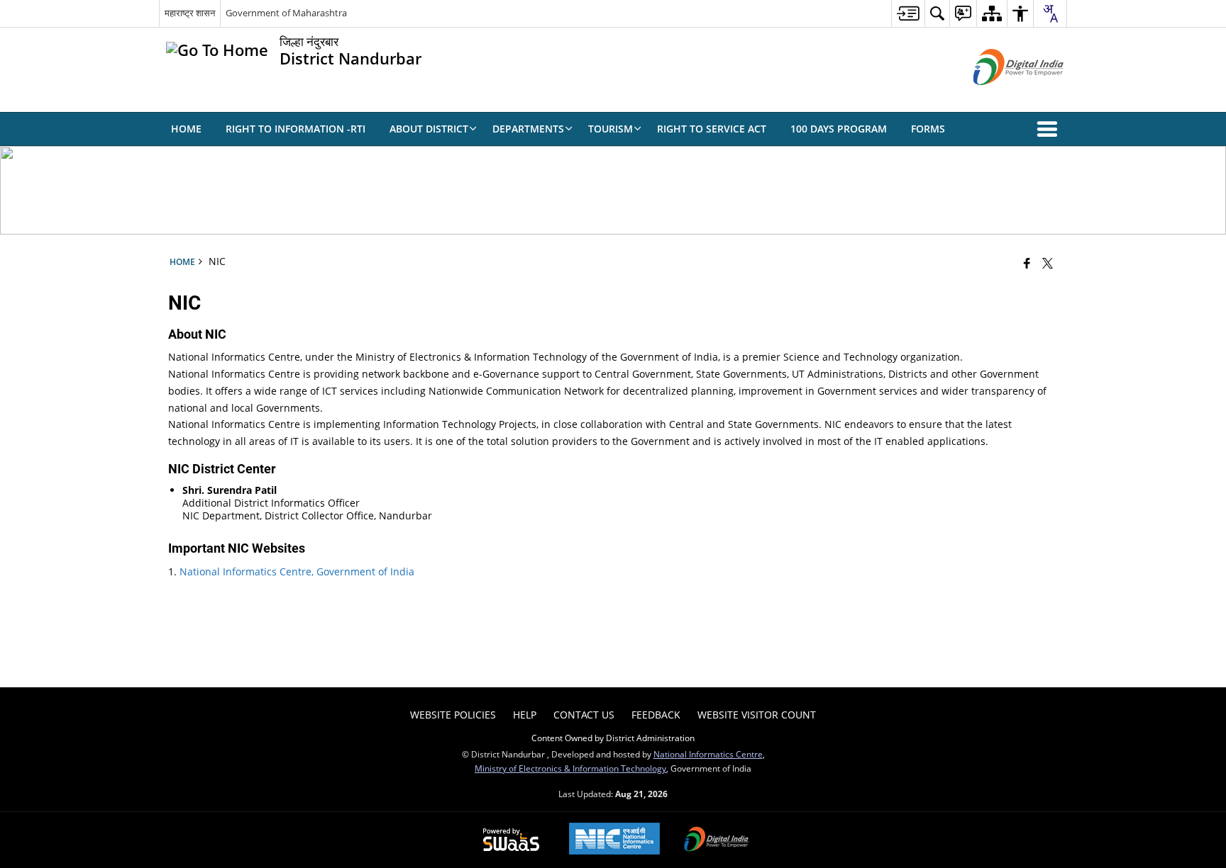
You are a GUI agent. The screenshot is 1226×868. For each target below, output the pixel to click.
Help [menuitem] (524, 714)
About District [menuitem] (429, 128)
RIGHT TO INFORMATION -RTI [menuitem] (295, 128)
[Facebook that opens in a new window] (1027, 263)
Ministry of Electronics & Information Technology (570, 768)
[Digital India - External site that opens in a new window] (1000, 96)
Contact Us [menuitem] (583, 714)
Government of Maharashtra (286, 12)
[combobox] (1050, 13)
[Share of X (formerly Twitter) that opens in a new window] (1047, 263)
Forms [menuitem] (928, 128)
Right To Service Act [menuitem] (711, 128)
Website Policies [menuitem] (453, 714)
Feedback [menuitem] (655, 714)
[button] (1050, 129)
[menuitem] (907, 13)
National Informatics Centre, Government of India (297, 571)
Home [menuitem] (186, 128)
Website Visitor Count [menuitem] (756, 714)
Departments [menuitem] (528, 128)
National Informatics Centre (708, 754)
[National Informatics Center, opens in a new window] (614, 840)
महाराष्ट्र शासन (190, 12)
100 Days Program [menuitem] (838, 128)
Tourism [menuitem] (610, 128)
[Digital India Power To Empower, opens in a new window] (716, 840)
